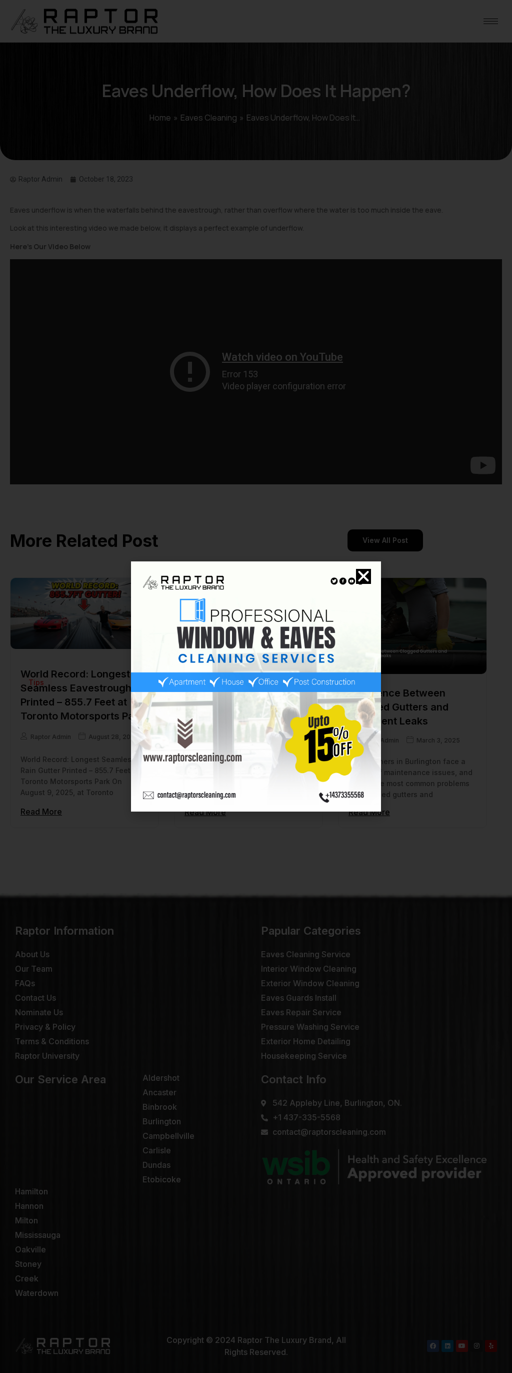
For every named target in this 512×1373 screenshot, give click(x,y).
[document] (256, 686)
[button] (363, 576)
